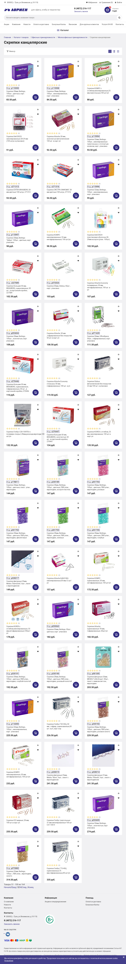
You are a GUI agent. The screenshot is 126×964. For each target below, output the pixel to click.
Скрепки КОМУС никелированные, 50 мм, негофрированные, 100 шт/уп (18, 774)
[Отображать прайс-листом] (118, 51)
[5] (16, 85)
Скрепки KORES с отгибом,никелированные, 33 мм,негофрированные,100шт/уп (18, 629)
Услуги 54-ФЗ (107, 24)
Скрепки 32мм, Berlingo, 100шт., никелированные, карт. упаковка (97, 192)
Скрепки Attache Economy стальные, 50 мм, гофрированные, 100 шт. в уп (58, 383)
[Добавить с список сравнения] (38, 61)
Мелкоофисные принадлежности (72, 37)
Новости (26, 24)
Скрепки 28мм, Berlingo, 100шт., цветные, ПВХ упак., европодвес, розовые (98, 487)
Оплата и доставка (41, 24)
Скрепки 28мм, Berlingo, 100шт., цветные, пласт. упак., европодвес (18, 487)
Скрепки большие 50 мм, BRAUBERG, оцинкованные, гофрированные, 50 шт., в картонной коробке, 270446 (17, 387)
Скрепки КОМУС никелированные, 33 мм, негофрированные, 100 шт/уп (59, 237)
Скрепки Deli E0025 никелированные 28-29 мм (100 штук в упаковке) (17, 138)
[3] (12, 85)
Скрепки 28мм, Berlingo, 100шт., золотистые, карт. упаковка (16, 338)
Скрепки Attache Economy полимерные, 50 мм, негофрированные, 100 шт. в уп (98, 286)
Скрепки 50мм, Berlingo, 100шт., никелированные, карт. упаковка (16, 729)
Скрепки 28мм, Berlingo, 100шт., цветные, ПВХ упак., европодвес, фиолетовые (17, 535)
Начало (7, 887)
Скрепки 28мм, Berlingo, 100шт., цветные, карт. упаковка (15, 93)
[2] (10, 85)
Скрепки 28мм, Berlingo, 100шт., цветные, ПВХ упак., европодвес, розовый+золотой (59, 679)
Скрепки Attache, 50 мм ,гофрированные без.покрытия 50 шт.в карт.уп (59, 335)
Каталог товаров (21, 37)
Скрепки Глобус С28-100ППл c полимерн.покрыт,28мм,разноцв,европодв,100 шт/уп (22, 434)
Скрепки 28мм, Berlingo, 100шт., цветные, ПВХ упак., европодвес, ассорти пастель (58, 487)
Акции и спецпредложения (55, 902)
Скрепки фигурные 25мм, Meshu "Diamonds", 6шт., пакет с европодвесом (18, 583)
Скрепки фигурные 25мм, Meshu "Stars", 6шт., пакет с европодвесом (57, 777)
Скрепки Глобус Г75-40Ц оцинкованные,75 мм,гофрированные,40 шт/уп (58, 870)
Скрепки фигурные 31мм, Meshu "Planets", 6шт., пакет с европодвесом (98, 777)
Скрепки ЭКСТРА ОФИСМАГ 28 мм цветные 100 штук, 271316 (59, 191)
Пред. (13, 887)
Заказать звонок (81, 11)
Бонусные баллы (59, 24)
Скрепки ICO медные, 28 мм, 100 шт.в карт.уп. (17, 821)
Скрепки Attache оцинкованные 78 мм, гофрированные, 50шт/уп (97, 628)
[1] (7, 85)
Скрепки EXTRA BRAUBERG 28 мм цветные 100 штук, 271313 (18, 191)
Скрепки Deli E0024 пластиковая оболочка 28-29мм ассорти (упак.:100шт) (98, 237)
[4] (14, 85)
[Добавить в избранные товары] (38, 66)
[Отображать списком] (114, 51)
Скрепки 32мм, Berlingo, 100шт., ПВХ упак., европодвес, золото (19, 873)
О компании (9, 902)
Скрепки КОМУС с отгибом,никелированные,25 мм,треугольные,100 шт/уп (98, 90)
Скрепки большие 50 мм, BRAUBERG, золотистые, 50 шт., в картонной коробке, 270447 (58, 438)
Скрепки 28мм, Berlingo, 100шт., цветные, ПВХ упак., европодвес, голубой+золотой (18, 679)
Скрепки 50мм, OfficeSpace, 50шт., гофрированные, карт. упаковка (99, 338)
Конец (30, 887)
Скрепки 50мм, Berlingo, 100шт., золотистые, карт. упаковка (97, 825)
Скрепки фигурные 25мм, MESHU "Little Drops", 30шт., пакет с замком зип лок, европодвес (98, 680)
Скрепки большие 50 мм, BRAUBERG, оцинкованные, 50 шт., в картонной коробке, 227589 (18, 289)
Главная (7, 37)
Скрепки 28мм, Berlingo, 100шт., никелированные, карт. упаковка (57, 93)
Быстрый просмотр (23, 72)
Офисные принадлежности (43, 37)
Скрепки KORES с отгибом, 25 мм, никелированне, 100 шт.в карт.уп (99, 434)
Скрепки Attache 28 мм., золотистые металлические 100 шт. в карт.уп (58, 138)
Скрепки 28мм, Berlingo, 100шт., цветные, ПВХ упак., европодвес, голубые (98, 535)
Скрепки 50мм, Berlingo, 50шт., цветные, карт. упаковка (59, 630)
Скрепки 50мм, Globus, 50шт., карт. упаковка (58, 287)
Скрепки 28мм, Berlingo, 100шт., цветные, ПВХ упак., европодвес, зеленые (58, 535)
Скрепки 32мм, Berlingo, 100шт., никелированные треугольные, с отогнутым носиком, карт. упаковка (97, 142)
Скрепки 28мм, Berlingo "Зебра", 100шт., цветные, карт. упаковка (18, 240)
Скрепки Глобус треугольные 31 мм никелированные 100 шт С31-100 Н (59, 822)
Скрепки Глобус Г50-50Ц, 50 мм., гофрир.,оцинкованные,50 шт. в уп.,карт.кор (59, 726)
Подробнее (8, 961)
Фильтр (12, 51)
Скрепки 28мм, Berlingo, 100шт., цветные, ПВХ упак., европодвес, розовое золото (98, 729)
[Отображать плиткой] (109, 51)
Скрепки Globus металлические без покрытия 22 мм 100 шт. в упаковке (99, 383)
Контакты (120, 24)
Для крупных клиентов (89, 24)
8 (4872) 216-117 (82, 8)
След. (24, 887)
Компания (16, 24)
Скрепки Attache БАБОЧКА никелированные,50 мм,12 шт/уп (59, 580)
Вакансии (73, 24)
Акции (6, 24)
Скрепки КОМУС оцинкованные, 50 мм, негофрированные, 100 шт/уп (99, 580)
